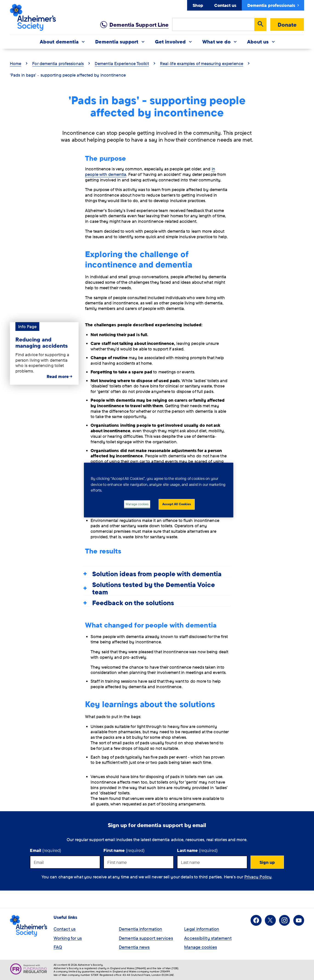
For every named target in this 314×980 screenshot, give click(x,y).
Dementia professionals (271, 5)
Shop (198, 5)
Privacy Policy (257, 877)
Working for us (68, 938)
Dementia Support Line (138, 24)
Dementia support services (146, 938)
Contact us (225, 5)
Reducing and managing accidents (41, 342)
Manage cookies (200, 947)
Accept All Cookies (176, 504)
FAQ (58, 947)
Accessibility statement (207, 938)
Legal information (201, 929)
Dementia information (140, 929)
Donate (287, 24)
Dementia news (134, 947)
